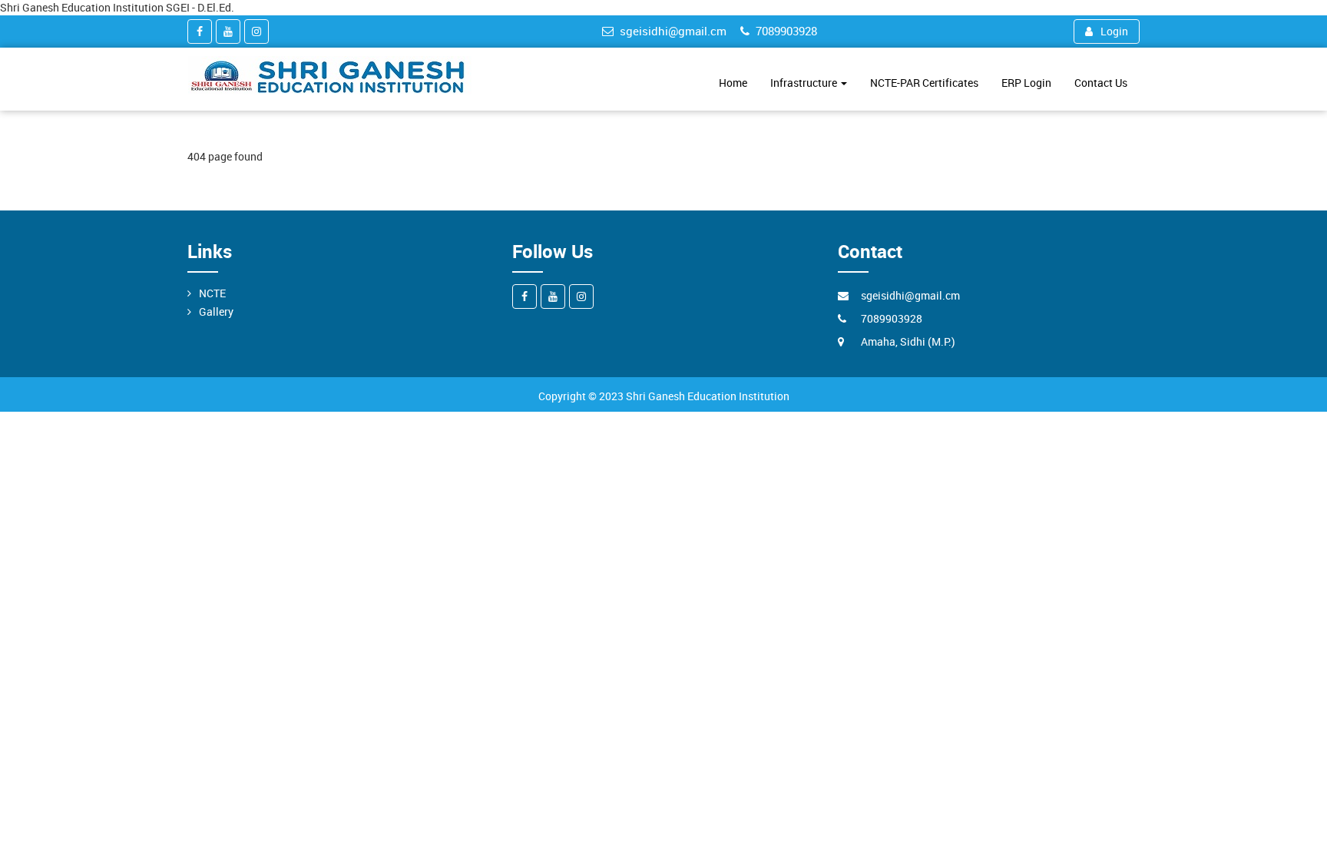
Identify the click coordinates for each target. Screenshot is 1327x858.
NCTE (212, 293)
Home (733, 82)
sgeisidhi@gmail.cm (673, 30)
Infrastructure (804, 82)
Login (1114, 31)
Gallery (216, 311)
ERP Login (1026, 82)
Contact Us (1100, 82)
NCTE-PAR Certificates (924, 82)
